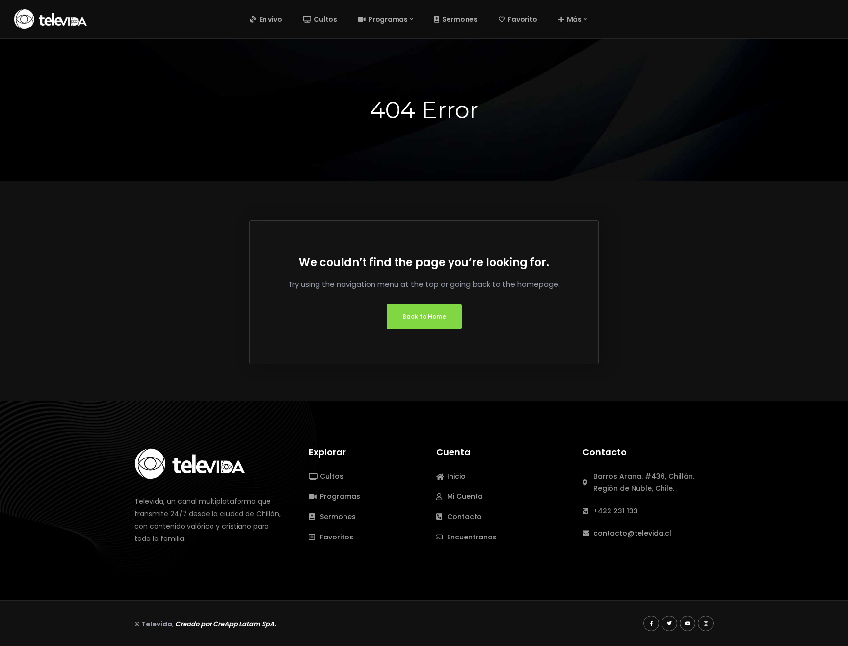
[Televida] (50, 19)
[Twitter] (669, 623)
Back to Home (424, 316)
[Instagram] (706, 623)
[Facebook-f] (651, 623)
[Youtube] (687, 623)
